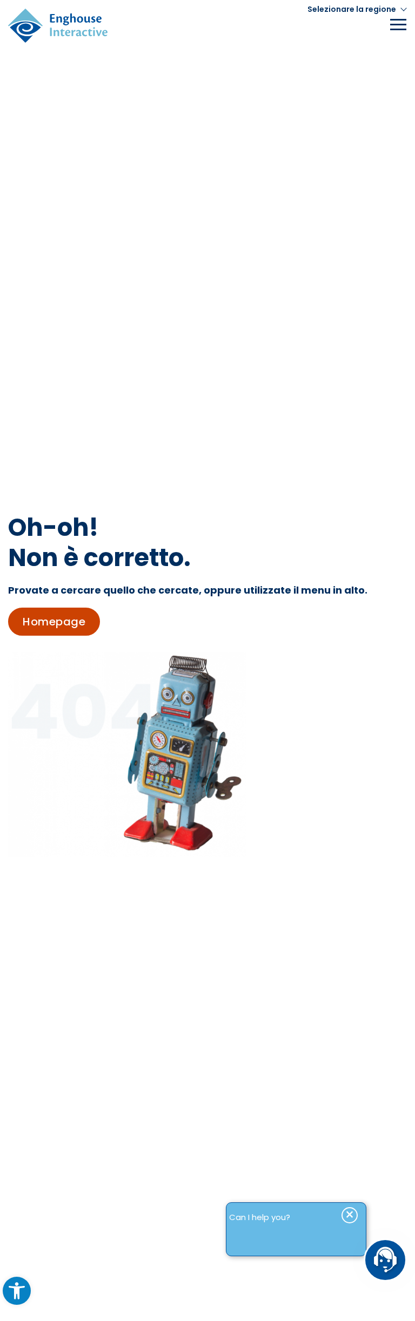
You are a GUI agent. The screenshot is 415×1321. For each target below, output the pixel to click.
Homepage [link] (54, 621)
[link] (17, 1291)
